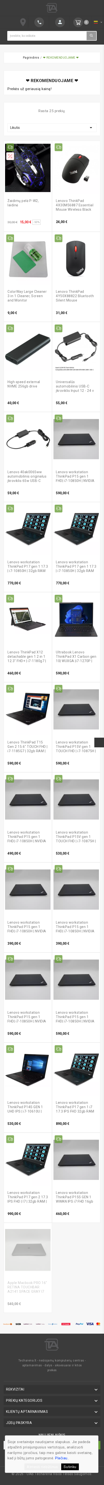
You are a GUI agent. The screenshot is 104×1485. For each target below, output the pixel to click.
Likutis (52, 128)
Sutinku (70, 1467)
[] (91, 35)
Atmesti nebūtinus (42, 1467)
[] (59, 22)
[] (38, 22)
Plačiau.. (62, 1458)
